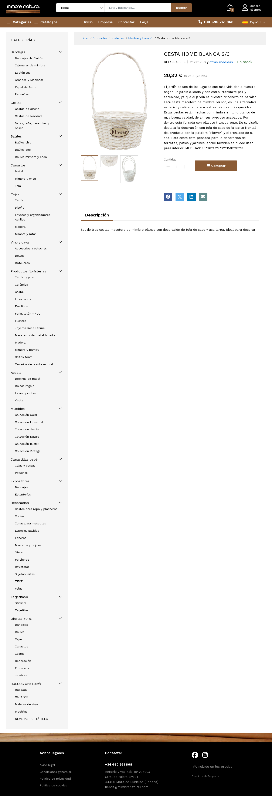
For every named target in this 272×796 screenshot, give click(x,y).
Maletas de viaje (26, 704)
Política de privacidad (55, 778)
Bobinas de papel (27, 378)
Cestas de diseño (27, 108)
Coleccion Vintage (28, 451)
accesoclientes (255, 7)
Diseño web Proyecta (205, 776)
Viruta (19, 400)
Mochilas (21, 711)
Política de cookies (53, 785)
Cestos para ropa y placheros (36, 509)
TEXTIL (20, 581)
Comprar (218, 166)
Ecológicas (22, 72)
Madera (20, 226)
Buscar (181, 7)
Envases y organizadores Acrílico (32, 217)
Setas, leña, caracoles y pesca (32, 126)
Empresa (105, 22)
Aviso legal (47, 765)
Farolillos (21, 306)
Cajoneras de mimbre (30, 65)
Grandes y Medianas (29, 80)
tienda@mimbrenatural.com (126, 787)
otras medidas (221, 62)
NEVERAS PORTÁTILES (31, 718)
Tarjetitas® (19, 597)
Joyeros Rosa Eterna (30, 328)
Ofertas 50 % (21, 619)
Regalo (16, 373)
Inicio (88, 22)
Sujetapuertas (25, 574)
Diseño (19, 207)
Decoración (20, 503)
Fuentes (20, 320)
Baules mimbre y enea (31, 157)
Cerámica (21, 284)
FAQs (144, 22)
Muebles (18, 409)
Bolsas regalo (24, 386)
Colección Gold (26, 415)
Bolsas (19, 255)
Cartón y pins (24, 277)
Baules (19, 632)
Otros (19, 552)
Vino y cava (20, 242)
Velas (18, 588)
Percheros (22, 559)
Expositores (20, 481)
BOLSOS (21, 689)
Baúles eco (23, 149)
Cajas (15, 194)
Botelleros (22, 263)
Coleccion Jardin (27, 429)
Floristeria (22, 668)
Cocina (19, 516)
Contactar (126, 22)
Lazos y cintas (25, 393)
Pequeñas (22, 94)
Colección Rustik (26, 443)
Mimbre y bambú (27, 349)
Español (255, 22)
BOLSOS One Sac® (26, 684)
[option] (119, 102)
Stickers (20, 603)
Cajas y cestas (25, 465)
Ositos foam (24, 357)
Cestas (16, 103)
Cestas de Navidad (28, 116)
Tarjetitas (21, 610)
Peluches (21, 472)
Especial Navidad (27, 530)
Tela (18, 186)
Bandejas (18, 52)
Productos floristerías (28, 271)
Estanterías (23, 494)
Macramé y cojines (28, 545)
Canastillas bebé (24, 459)
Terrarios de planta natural (34, 364)
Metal (19, 171)
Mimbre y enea (25, 178)
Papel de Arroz (25, 87)
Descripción (97, 215)
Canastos (18, 165)
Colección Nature (27, 436)
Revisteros (22, 566)
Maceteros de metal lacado (35, 335)
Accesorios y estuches (31, 248)
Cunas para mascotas (30, 523)
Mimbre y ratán (26, 234)
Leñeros (20, 538)
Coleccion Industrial (29, 422)
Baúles (16, 136)
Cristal (19, 291)
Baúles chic (23, 142)
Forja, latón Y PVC (27, 313)
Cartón (19, 200)
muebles (21, 675)
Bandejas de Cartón (29, 58)
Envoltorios (23, 299)
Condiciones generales (56, 771)
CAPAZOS (21, 697)
